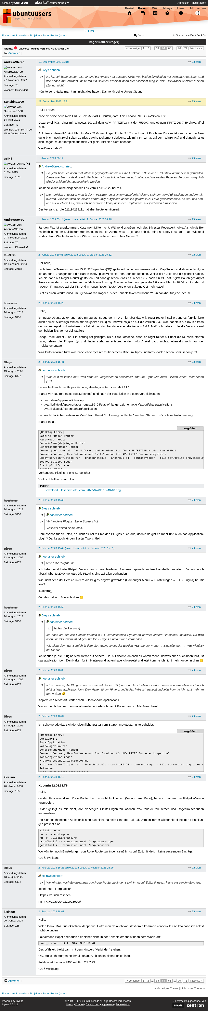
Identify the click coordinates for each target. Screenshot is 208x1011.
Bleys (45, 70)
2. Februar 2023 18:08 (51, 911)
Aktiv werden (19, 35)
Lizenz (69, 1004)
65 (169, 48)
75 (16, 85)
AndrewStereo (14, 62)
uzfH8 (8, 158)
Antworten (14, 53)
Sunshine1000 (14, 102)
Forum (142, 8)
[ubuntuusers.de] (27, 17)
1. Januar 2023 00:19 (50, 158)
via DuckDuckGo (196, 35)
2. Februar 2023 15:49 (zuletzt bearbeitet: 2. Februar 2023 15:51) (76, 548)
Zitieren (196, 62)
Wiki (155, 8)
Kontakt (79, 1004)
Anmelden (183, 2)
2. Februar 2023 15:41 (51, 362)
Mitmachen (198, 8)
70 (179, 48)
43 (16, 124)
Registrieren (199, 2)
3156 (18, 317)
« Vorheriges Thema (166, 988)
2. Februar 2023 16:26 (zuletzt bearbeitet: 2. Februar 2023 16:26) (76, 867)
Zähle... (19, 269)
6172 (18, 376)
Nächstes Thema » (193, 988)
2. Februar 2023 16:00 (51, 670)
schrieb (55, 70)
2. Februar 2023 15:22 (51, 303)
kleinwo (9, 777)
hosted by (8, 3)
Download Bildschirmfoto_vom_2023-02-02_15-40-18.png (82, 490)
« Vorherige (133, 48)
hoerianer (10, 303)
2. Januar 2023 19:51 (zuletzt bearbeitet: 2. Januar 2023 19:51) (75, 254)
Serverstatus (123, 1004)
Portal (129, 8)
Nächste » (196, 48)
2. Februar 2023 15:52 (51, 607)
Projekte (35, 35)
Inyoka (19, 1001)
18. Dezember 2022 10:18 (53, 62)
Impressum (108, 1004)
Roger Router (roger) (54, 35)
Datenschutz (93, 1004)
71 (185, 48)
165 (17, 791)
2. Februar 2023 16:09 (51, 716)
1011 (18, 177)
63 (157, 48)
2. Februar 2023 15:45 (51, 500)
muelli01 (10, 255)
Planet (181, 8)
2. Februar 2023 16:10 (51, 777)
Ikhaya (167, 8)
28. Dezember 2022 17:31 (53, 101)
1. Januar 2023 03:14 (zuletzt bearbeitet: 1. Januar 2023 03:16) (75, 219)
